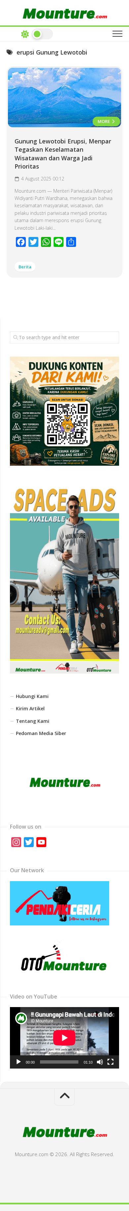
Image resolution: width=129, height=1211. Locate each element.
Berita (25, 267)
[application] (64, 1038)
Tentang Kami (32, 721)
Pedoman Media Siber (41, 733)
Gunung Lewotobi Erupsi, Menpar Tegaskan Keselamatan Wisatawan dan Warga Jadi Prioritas (63, 153)
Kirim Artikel (30, 708)
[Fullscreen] (110, 1062)
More (104, 121)
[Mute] (100, 1062)
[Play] (18, 1062)
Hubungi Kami (32, 696)
